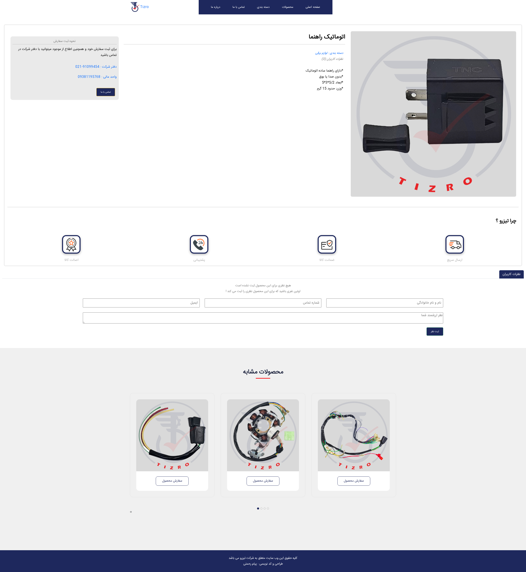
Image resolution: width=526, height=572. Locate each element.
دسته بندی (263, 7)
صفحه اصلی (313, 7)
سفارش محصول (172, 480)
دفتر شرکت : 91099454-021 (96, 67)
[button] (258, 508)
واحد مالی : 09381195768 (97, 77)
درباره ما (215, 7)
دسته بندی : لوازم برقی (329, 53)
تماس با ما (239, 7)
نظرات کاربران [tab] (511, 274)
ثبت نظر (435, 331)
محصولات (287, 7)
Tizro (144, 7)
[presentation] (130, 512)
